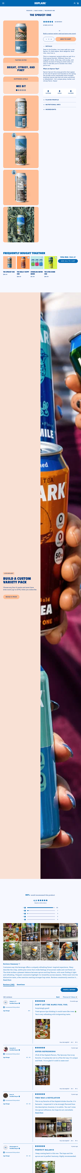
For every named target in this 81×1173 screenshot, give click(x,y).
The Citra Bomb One (49, 273)
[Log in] (74, 3)
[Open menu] (3, 3)
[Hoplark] (40, 3)
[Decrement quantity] (46, 39)
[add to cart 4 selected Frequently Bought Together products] (68, 261)
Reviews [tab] (8, 985)
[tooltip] (19, 964)
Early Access (38, 10)
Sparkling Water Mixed (37, 273)
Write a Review (70, 990)
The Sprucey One (9, 272)
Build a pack (11, 597)
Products (29, 10)
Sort (58, 997)
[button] (52, 21)
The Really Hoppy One (23, 273)
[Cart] (77, 3)
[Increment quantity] (51, 39)
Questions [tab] (21, 985)
